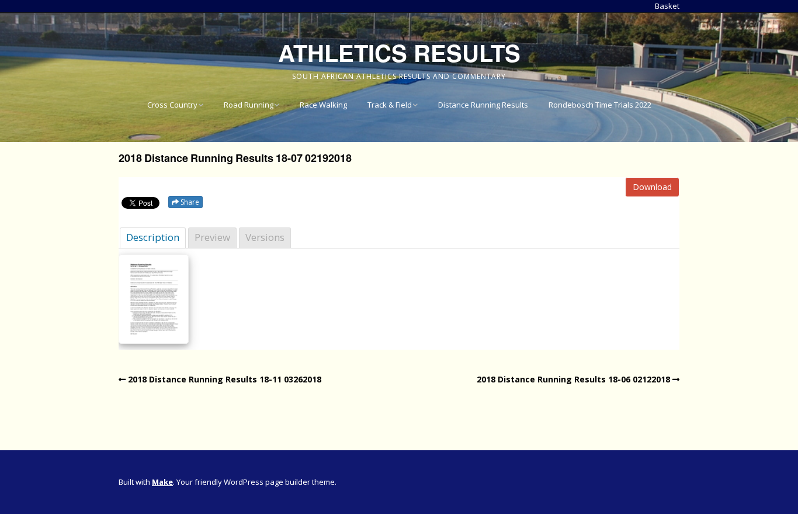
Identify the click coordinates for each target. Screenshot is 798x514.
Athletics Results (399, 52)
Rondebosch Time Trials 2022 (600, 104)
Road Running (248, 104)
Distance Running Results (483, 104)
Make (162, 482)
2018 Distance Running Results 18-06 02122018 (573, 379)
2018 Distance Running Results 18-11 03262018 (224, 379)
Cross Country (172, 104)
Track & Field (389, 104)
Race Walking (323, 104)
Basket (667, 6)
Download (652, 186)
